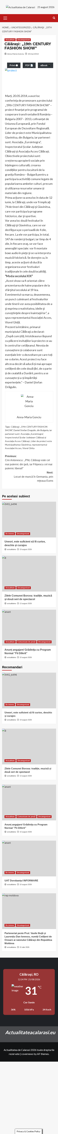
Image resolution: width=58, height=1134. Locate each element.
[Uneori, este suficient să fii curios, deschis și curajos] (29, 519)
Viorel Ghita (28, 448)
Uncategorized (23, 40)
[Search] (54, 18)
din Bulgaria (42, 430)
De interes (9, 534)
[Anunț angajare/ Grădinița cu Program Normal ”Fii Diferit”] (29, 627)
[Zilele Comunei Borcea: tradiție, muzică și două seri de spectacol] (29, 574)
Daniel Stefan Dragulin (25, 430)
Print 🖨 (14, 65)
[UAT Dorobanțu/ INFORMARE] (29, 858)
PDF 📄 (29, 65)
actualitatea (11, 549)
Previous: (28, 462)
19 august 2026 (26, 549)
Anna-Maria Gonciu (15, 54)
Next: (33, 476)
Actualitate (10, 40)
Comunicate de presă (26, 642)
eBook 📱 (45, 65)
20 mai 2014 (33, 54)
